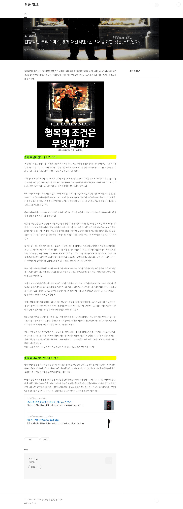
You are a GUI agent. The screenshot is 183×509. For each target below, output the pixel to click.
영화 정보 (31, 5)
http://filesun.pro (34, 398)
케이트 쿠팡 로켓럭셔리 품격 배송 (43, 419)
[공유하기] (33, 439)
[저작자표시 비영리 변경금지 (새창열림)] (53, 439)
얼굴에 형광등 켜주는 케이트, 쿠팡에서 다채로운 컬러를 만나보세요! (55, 423)
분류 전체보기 (135, 71)
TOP (157, 501)
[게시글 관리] (36, 439)
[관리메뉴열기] (179, 4)
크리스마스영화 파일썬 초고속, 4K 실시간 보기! (49, 401)
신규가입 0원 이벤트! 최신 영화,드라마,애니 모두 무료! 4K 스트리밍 (55, 405)
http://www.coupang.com (38, 416)
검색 (151, 5)
